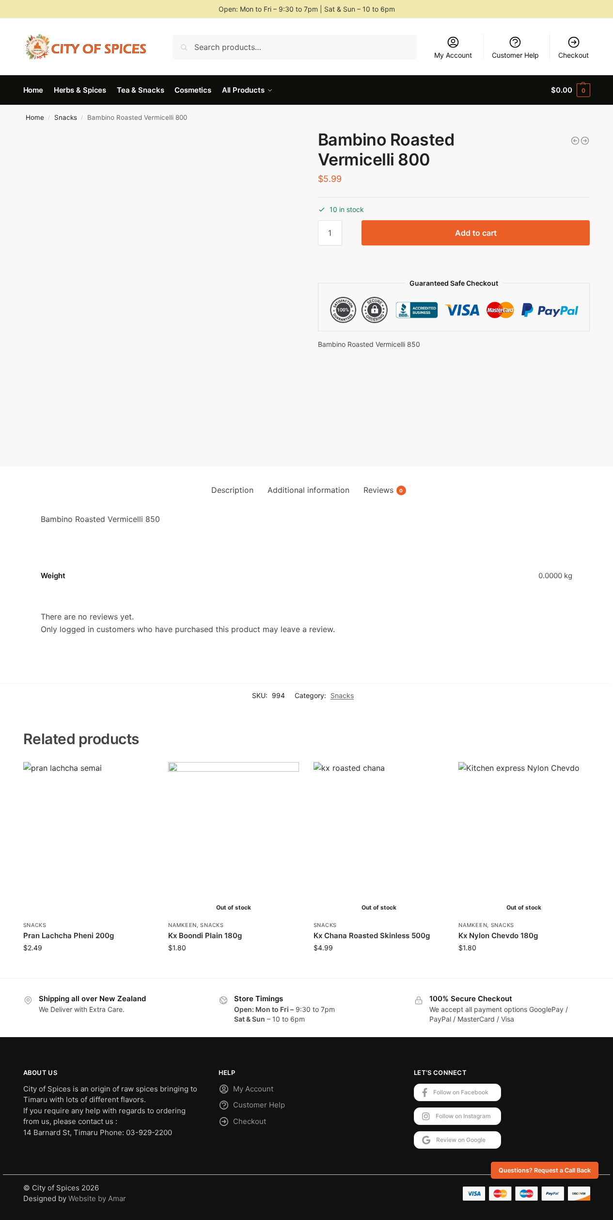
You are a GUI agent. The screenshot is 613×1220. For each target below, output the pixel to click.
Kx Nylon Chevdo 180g (498, 935)
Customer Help (515, 55)
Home (35, 117)
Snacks (65, 117)
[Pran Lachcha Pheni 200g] (88, 839)
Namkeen (182, 925)
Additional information (308, 490)
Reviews (383, 490)
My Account (453, 55)
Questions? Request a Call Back (545, 1170)
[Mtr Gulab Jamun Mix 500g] (575, 141)
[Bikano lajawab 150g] (585, 141)
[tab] (232, 490)
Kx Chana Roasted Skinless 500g (372, 935)
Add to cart (476, 233)
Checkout (573, 55)
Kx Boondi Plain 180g (205, 935)
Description (232, 490)
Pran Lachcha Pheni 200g (68, 935)
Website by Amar (97, 1198)
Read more (233, 968)
